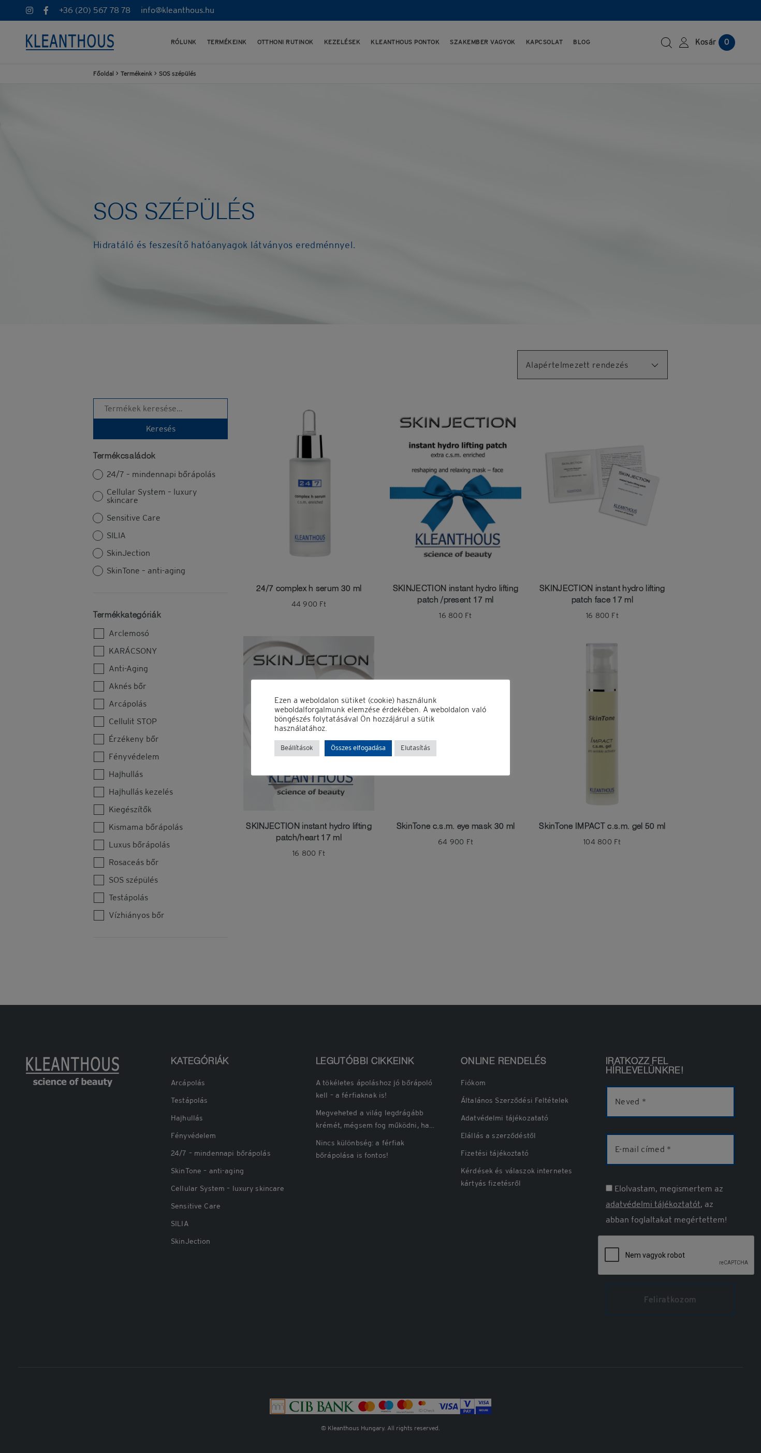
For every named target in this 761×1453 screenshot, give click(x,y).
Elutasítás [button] (415, 748)
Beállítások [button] (297, 748)
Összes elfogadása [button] (358, 748)
